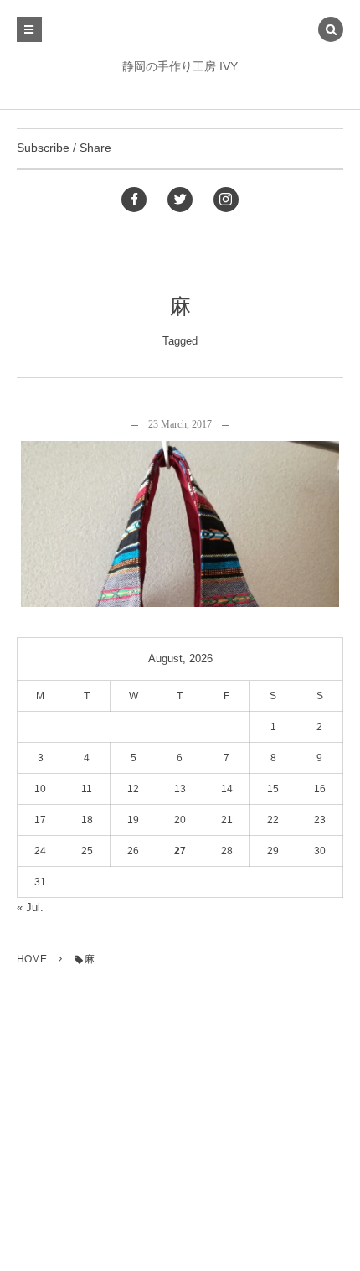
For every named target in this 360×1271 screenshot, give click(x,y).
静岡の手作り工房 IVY (180, 66)
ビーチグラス (180, 468)
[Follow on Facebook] (134, 199)
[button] (330, 31)
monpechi (186, 536)
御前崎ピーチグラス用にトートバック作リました (180, 511)
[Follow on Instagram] (226, 199)
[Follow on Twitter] (180, 199)
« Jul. (30, 907)
